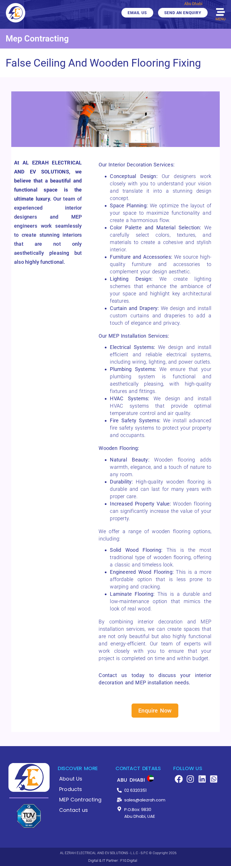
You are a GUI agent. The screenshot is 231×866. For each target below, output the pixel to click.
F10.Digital (128, 860)
